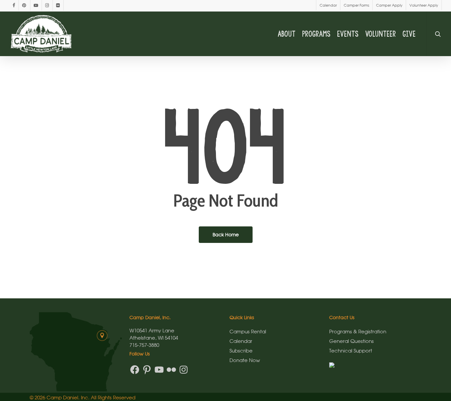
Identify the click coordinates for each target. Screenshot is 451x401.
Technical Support (350, 350)
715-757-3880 (144, 345)
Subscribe (241, 350)
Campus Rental (247, 331)
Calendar (240, 341)
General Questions (351, 341)
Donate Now (244, 360)
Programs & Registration (357, 331)
